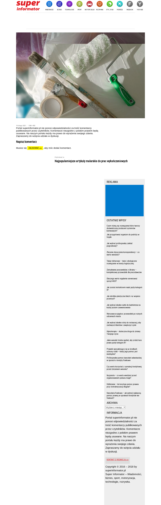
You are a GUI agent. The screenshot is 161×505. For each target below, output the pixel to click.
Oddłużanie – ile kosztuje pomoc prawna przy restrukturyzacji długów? (123, 385)
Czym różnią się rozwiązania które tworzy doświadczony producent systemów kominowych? (123, 228)
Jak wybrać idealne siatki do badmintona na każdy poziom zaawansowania (123, 306)
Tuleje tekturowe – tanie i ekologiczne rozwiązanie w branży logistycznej (122, 262)
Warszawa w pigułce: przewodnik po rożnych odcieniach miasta (124, 315)
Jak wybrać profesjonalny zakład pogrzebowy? (119, 244)
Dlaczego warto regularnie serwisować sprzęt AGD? (122, 279)
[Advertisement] (125, 201)
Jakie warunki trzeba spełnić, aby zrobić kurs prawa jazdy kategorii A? (124, 341)
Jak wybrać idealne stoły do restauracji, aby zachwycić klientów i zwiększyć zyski (124, 323)
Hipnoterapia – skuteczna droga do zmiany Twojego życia (123, 332)
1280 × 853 (31, 126)
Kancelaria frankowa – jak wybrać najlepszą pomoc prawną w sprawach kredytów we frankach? (124, 395)
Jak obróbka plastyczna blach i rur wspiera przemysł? (123, 297)
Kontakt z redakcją (116, 459)
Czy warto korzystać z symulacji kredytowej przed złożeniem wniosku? (124, 367)
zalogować (34, 148)
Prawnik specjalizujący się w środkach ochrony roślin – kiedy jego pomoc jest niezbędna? (122, 351)
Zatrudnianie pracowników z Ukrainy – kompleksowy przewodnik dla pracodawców (124, 271)
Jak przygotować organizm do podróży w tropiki (123, 235)
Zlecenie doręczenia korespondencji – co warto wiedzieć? (123, 253)
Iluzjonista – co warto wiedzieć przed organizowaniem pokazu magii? (121, 376)
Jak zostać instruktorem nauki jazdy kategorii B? (124, 288)
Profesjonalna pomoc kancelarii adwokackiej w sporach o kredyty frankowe (124, 359)
